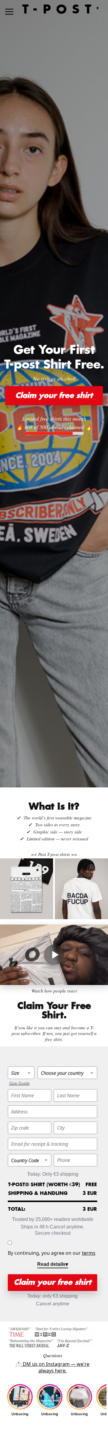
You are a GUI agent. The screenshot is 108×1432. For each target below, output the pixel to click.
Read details (51, 1264)
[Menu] (9, 11)
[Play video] (54, 955)
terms (88, 1253)
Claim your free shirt (54, 395)
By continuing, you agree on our (51, 1253)
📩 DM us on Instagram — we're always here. (52, 1367)
